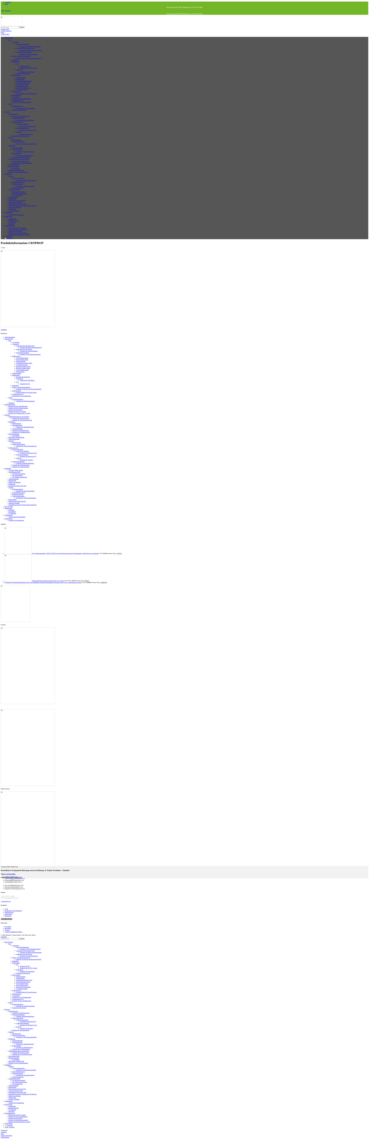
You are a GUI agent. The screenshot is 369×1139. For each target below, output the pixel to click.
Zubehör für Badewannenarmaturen (31, 50)
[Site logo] (11, 25)
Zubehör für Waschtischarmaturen (30, 46)
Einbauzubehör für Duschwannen (26, 93)
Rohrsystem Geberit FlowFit (17, 200)
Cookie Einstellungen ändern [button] (13, 932)
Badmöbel (15, 60)
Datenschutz (8, 914)
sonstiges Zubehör (14, 211)
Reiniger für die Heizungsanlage (18, 172)
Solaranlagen (8, 518)
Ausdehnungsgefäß (14, 189)
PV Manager (12, 222)
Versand (7, 930)
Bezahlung (8, 928)
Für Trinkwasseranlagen (19, 193)
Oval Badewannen (21, 89)
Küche (10, 104)
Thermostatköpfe (17, 148)
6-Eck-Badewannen (22, 84)
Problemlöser (9, 515)
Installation (8, 468)
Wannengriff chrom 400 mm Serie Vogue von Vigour (48, 581)
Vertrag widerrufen (6, 919)
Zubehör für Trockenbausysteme (22, 163)
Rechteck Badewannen (23, 83)
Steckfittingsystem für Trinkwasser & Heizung (22, 205)
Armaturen (15, 42)
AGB (6, 909)
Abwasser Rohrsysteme (15, 202)
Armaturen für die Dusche (24, 52)
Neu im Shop (9, 506)
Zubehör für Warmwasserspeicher (26, 144)
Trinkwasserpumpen (18, 178)
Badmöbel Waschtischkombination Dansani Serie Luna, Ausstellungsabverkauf (57, 582)
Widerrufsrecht (9, 912)
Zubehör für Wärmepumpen (20, 136)
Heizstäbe (11, 224)
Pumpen (10, 176)
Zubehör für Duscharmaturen (29, 54)
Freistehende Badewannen (24, 81)
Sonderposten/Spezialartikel (16, 517)
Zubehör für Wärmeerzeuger (21, 116)
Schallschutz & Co (18, 100)
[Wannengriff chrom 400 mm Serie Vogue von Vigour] (18, 581)
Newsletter (8, 926)
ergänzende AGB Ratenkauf (13, 911)
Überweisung (9, 878)
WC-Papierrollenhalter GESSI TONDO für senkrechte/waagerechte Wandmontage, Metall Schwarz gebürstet (65, 553)
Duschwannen (16, 91)
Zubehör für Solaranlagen (16, 215)
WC (17, 64)
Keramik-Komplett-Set (23, 73)
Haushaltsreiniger (10, 404)
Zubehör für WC (25, 66)
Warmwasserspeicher (18, 141)
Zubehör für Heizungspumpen (25, 186)
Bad (9, 40)
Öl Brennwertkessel (22, 124)
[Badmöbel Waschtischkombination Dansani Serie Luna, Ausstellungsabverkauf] (19, 582)
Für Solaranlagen (17, 195)
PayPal (7, 877)
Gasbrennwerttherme (22, 128)
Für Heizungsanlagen (18, 192)
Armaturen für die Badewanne (25, 48)
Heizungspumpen (17, 184)
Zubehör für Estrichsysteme (20, 161)
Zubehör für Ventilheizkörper (21, 157)
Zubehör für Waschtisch (27, 72)
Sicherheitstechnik (14, 165)
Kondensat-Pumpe (18, 188)
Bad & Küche (9, 339)
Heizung (7, 415)
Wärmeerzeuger (13, 114)
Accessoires (16, 97)
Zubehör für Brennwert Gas (28, 130)
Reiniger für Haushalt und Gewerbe (19, 235)
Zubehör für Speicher (26, 134)
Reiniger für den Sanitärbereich (21, 102)
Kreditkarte (8, 882)
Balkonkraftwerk (13, 220)
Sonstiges (11, 403)
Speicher (18, 132)
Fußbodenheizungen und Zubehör (18, 159)
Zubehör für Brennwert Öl (28, 126)
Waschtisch (19, 69)
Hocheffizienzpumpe (18, 182)
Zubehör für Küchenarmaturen (25, 108)
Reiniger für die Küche (19, 110)
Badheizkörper (16, 95)
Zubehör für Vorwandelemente (21, 99)
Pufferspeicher (16, 140)
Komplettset (12, 219)
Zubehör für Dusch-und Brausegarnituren (28, 58)
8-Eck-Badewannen (22, 86)
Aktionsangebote (10, 337)
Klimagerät (11, 484)
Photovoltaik (8, 508)
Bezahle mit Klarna (10, 889)
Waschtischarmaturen (22, 44)
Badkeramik (16, 62)
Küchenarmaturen (17, 106)
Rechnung (8, 880)
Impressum (8, 916)
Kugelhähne (16, 168)
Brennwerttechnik (17, 122)
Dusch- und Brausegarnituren (21, 56)
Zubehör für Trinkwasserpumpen (26, 180)
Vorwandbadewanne (22, 370)
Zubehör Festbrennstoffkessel (25, 120)
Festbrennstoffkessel (18, 118)
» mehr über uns (6, 901)
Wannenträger (20, 79)
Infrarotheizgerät (17, 149)
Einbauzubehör (20, 77)
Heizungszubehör (13, 166)
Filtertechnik (12, 209)
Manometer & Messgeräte (16, 170)
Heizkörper (11, 145)
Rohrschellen (12, 199)
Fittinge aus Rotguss (14, 207)
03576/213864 (10, 874)
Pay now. (7, 885)
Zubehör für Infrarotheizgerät (25, 151)
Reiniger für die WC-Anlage (28, 68)
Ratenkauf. (8, 887)
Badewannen (16, 75)
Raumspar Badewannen (23, 88)
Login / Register (9, 1127)
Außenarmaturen (13, 197)
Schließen (4, 330)
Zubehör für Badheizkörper (24, 155)
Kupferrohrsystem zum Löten (17, 204)
